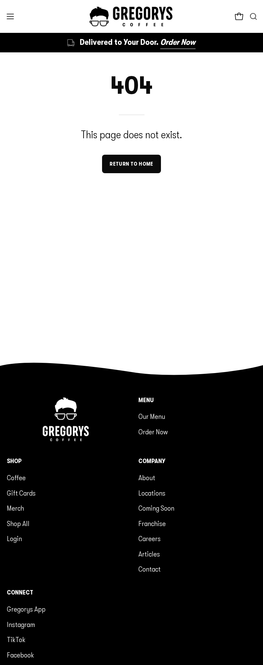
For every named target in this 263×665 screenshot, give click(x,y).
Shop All (18, 523)
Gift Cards (21, 493)
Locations (151, 493)
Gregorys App (26, 609)
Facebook (20, 655)
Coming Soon (156, 508)
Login (14, 539)
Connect (20, 592)
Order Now (153, 432)
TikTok (16, 640)
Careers (149, 539)
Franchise (152, 523)
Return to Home (131, 164)
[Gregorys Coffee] (131, 16)
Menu (146, 400)
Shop (14, 461)
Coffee (16, 478)
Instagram (21, 624)
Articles (149, 554)
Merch (15, 508)
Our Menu (151, 416)
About (146, 478)
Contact (149, 569)
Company (151, 461)
